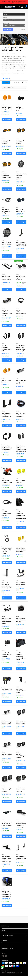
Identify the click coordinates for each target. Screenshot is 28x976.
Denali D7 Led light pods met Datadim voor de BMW (20, 789)
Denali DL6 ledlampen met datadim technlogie (6, 175)
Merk (4, 11)
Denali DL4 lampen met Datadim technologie (20, 141)
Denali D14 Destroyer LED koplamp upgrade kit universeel (21, 176)
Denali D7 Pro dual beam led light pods (7, 243)
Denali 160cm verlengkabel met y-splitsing (7, 211)
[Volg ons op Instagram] (3, 956)
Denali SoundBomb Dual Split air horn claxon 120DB (20, 584)
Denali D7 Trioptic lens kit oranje (6, 381)
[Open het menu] (2, 6)
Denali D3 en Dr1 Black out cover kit (20, 210)
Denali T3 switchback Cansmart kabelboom (21, 311)
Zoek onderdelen (8, 29)
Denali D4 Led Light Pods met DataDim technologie (7, 789)
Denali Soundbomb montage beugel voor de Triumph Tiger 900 (21, 244)
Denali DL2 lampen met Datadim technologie (6, 141)
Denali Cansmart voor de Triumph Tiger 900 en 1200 (6, 278)
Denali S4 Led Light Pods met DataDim (20, 722)
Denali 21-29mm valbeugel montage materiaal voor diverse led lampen (6, 859)
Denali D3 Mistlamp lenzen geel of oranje (7, 108)
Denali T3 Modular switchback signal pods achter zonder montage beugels (20, 348)
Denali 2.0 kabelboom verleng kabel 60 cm (6, 513)
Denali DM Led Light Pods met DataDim (7, 722)
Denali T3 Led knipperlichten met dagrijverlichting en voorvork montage (6, 894)
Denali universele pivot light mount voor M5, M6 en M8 (6, 415)
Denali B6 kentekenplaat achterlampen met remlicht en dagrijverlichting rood (21, 515)
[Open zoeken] (19, 7)
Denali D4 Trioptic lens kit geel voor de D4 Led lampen (21, 549)
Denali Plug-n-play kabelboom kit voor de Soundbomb (20, 415)
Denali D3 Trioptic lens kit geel (20, 481)
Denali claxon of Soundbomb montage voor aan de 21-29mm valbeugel (21, 824)
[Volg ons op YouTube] (6, 956)
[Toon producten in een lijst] (25, 82)
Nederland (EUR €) (6, 948)
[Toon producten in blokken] (23, 82)
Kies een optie (7, 119)
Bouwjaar (5, 17)
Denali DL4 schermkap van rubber (19, 109)
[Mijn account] (22, 7)
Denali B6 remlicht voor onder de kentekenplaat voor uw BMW (6, 621)
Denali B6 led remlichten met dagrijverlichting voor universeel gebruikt (7, 585)
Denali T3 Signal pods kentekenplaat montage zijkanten (7, 447)
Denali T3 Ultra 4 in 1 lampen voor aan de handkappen (21, 278)
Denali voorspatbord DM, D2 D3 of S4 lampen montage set (7, 823)
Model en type (6, 23)
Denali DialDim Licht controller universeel (7, 689)
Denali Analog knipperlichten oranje (7, 481)
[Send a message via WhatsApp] (2, 967)
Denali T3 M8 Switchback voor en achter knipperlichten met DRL (7, 312)
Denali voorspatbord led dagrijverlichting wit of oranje (21, 858)
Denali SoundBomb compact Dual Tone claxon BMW (6, 654)
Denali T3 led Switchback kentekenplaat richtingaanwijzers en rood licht (21, 656)
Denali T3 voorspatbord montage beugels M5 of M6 (7, 348)
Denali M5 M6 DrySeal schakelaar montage (21, 690)
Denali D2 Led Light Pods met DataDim (7, 755)
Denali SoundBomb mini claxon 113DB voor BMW (20, 620)
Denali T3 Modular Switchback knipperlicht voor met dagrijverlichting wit (21, 448)
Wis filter (23, 29)
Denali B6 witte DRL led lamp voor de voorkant (21, 382)
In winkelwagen (21, 119)
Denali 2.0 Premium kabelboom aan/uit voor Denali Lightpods (7, 550)
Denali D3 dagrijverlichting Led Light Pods (21, 756)
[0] (25, 7)
